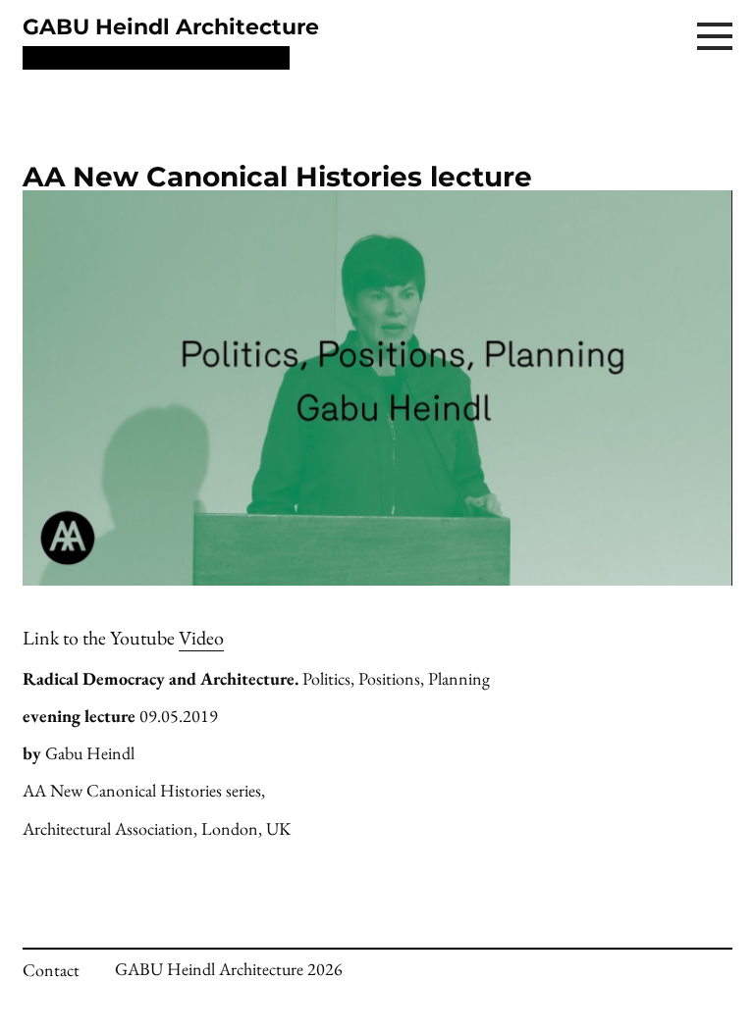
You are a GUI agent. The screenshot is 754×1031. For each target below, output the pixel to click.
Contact (51, 969)
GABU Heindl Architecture (171, 27)
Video (201, 637)
